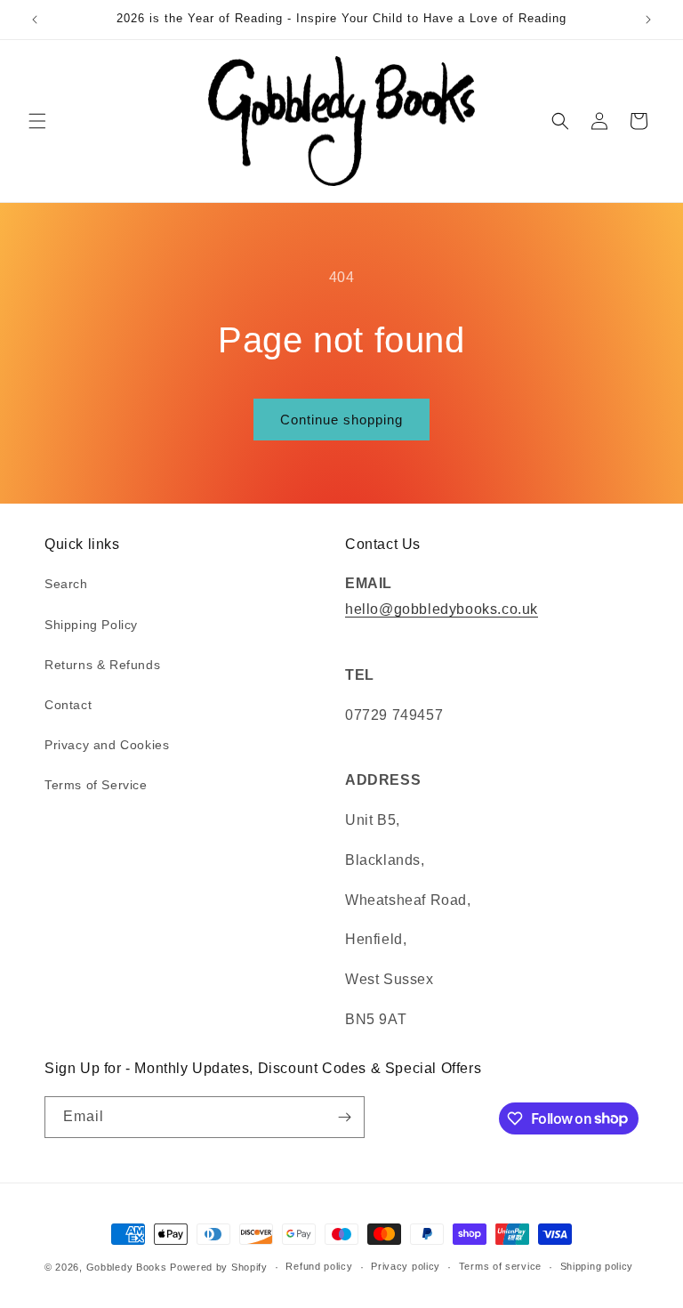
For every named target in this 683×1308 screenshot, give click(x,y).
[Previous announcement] (34, 19)
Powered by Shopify (219, 1267)
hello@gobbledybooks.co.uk (441, 609)
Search (66, 584)
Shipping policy (597, 1266)
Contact (68, 705)
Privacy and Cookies (106, 745)
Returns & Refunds (102, 665)
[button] (37, 121)
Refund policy (318, 1266)
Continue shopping (341, 419)
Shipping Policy (91, 625)
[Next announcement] (648, 19)
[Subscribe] (344, 1117)
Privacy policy (405, 1266)
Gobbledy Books (126, 1267)
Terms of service (500, 1266)
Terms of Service (96, 785)
